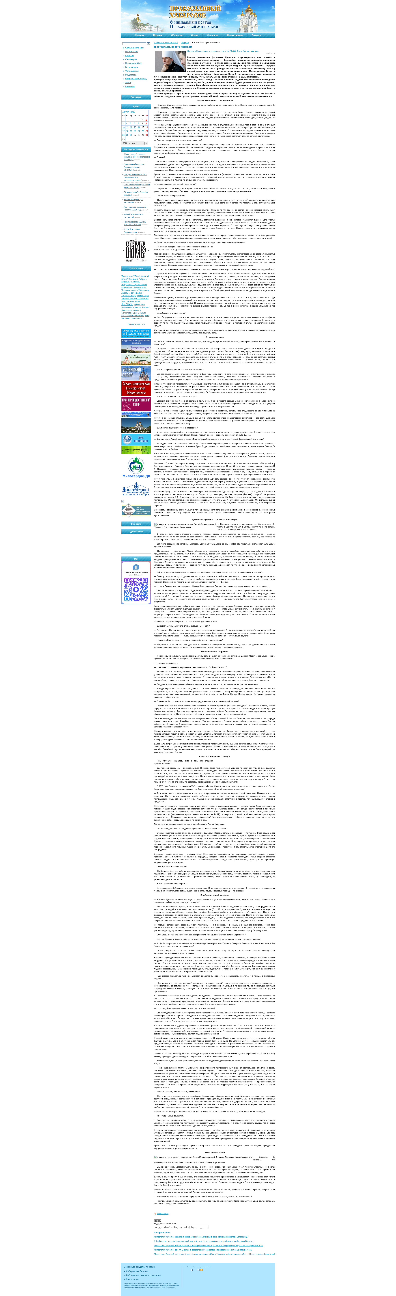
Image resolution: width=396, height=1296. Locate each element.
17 (123, 131)
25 (127, 135)
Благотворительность (131, 310)
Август (125, 112)
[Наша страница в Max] (136, 603)
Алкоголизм (126, 298)
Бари (142, 304)
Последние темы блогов (136, 149)
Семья (194, 35)
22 (143, 131)
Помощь (256, 35)
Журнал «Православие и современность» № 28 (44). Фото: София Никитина (222, 51)
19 (131, 131)
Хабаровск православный (166, 42)
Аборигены (144, 290)
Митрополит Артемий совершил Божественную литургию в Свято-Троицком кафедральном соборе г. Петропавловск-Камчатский (214, 1254)
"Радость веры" (140, 287)
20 (135, 131)
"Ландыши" (133, 279)
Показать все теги (136, 324)
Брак (135, 313)
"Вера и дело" (127, 276)
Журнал (185, 42)
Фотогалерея (132, 71)
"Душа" (137, 276)
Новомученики (235, 35)
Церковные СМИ (133, 63)
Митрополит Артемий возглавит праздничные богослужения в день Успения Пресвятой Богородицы (201, 1237)
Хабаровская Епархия (137, 1271)
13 (135, 127)
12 (131, 127)
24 (123, 135)
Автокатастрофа (128, 296)
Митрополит (162, 1213)
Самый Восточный (134, 47)
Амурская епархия (140, 298)
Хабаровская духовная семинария (143, 1275)
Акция (146, 296)
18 (127, 131)
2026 (133, 112)
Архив (128, 82)
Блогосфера (131, 67)
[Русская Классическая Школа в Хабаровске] (136, 517)
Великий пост (138, 316)
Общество (177, 35)
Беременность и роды (131, 307)
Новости (139, 35)
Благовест (146, 307)
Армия (137, 304)
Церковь (158, 35)
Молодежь (212, 35)
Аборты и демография (131, 293)
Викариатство (127, 318)
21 (139, 131)
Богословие (126, 313)
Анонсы (127, 304)
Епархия (129, 55)
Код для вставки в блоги (165, 1223)
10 (123, 127)
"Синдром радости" (129, 290)
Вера (147, 315)
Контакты (130, 86)
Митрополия (131, 51)
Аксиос (140, 296)
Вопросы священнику (136, 78)
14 (139, 127)
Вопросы (138, 318)
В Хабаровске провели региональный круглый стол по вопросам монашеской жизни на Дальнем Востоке (203, 1241)
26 (131, 135)
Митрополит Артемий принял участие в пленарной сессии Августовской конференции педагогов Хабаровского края (208, 1245)
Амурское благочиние (130, 301)
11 (127, 127)
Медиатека (130, 75)
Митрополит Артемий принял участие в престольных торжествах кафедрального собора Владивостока (203, 1250)
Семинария (131, 59)
